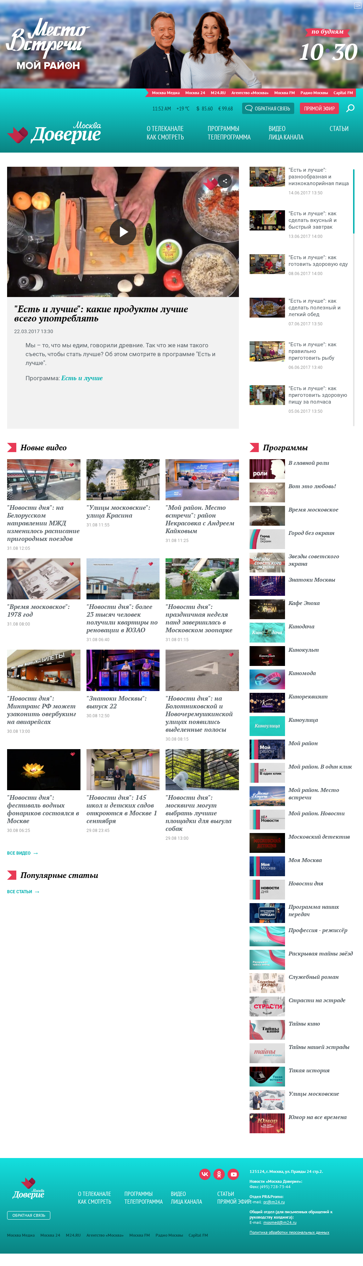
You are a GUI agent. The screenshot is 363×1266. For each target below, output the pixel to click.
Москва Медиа (166, 92)
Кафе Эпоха (304, 603)
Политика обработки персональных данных (289, 1232)
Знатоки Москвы (312, 579)
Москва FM (284, 92)
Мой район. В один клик (320, 766)
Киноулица (303, 720)
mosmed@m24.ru (279, 1222)
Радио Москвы (314, 92)
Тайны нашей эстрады (319, 1047)
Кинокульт (304, 650)
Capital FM (343, 92)
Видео (277, 128)
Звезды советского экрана (314, 560)
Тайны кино (304, 1023)
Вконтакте (205, 1174)
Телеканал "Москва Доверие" (54, 132)
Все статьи (19, 891)
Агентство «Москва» (250, 92)
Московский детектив (319, 836)
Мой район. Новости (317, 813)
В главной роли (309, 463)
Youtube (233, 1174)
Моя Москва (305, 860)
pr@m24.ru (274, 1201)
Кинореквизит (308, 696)
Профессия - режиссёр (318, 930)
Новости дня (306, 883)
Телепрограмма (229, 137)
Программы (223, 128)
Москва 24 (195, 92)
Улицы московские (314, 1093)
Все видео (18, 853)
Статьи (339, 128)
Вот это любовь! (312, 486)
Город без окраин (311, 533)
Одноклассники (219, 1174)
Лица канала (286, 137)
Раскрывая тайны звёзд (321, 953)
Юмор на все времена (318, 1117)
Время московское (314, 509)
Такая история (309, 1070)
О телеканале (165, 128)
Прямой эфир (319, 108)
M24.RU (218, 92)
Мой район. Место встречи (314, 793)
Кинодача (301, 626)
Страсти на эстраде (317, 1000)
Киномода (302, 673)
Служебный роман (314, 977)
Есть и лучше (82, 377)
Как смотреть (165, 137)
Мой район (303, 743)
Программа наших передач (314, 910)
